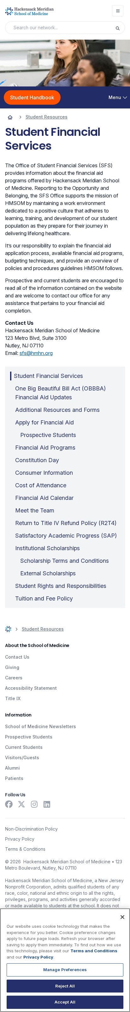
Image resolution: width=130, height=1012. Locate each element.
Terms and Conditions (93, 950)
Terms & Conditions (25, 849)
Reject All (65, 985)
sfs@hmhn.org (36, 353)
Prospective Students (28, 736)
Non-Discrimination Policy (31, 829)
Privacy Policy (19, 839)
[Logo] (29, 11)
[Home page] (10, 117)
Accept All (65, 1001)
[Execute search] (120, 27)
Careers (13, 677)
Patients (14, 778)
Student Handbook (32, 97)
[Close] (122, 917)
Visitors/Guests (22, 757)
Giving (12, 667)
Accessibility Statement (31, 688)
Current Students (24, 747)
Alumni (12, 768)
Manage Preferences (65, 969)
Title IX (13, 698)
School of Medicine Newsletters (40, 726)
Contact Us (17, 657)
